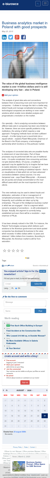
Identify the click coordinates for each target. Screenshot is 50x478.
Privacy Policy (17, 447)
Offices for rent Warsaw (13, 451)
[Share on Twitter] (10, 37)
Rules (26, 447)
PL (38, 3)
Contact (32, 447)
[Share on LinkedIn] (4, 37)
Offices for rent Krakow (25, 453)
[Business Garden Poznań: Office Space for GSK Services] (19, 466)
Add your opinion (11, 95)
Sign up (25, 382)
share (12, 265)
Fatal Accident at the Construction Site (23, 330)
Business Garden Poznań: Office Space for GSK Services (35, 464)
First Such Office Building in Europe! (25, 325)
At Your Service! (13, 348)
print (5, 265)
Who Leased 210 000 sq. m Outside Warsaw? (26, 335)
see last (42, 271)
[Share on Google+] (17, 37)
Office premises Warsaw (32, 451)
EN (19, 288)
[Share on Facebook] (23, 37)
